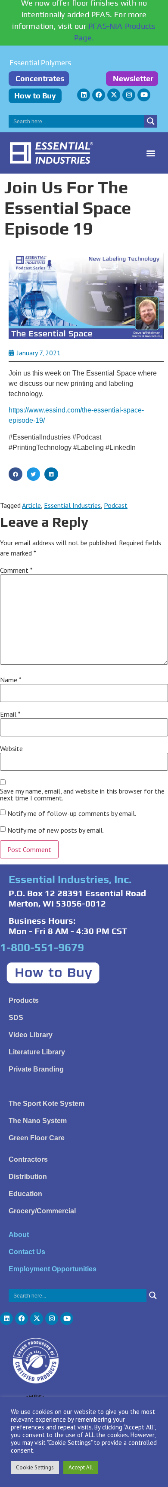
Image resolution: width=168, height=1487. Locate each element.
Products (24, 1000)
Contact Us (27, 1251)
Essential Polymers (40, 62)
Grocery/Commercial (42, 1211)
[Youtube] (143, 95)
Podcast (116, 505)
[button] (151, 153)
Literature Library (37, 1052)
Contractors (28, 1159)
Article (31, 505)
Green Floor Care (37, 1138)
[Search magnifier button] (150, 121)
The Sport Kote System (46, 1103)
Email (10, 714)
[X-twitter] (113, 95)
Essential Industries (72, 505)
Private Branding (36, 1069)
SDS (16, 1017)
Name (11, 679)
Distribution (28, 1176)
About (19, 1234)
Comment (16, 570)
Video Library (31, 1034)
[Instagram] (128, 95)
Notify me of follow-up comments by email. (71, 813)
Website (11, 748)
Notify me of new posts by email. (55, 830)
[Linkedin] (83, 95)
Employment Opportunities (52, 1269)
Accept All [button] (80, 1467)
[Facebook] (98, 95)
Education (25, 1193)
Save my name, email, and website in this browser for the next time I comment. (82, 794)
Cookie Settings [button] (35, 1467)
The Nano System (38, 1120)
